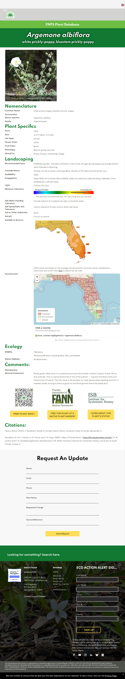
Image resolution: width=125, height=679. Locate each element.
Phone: (29, 488)
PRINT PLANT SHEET (24, 413)
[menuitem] (61, 575)
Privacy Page (111, 675)
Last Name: (81, 585)
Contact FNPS (30, 572)
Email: (28, 478)
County (79, 614)
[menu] (5, 10)
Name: (29, 468)
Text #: (79, 604)
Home (55, 572)
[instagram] (85, 655)
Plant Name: (31, 497)
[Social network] (97, 655)
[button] (37, 277)
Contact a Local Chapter (35, 596)
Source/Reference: (34, 519)
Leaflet (95, 324)
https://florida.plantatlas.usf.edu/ (97, 437)
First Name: (81, 575)
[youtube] (80, 655)
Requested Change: (35, 507)
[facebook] (74, 655)
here (60, 270)
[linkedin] (91, 655)
